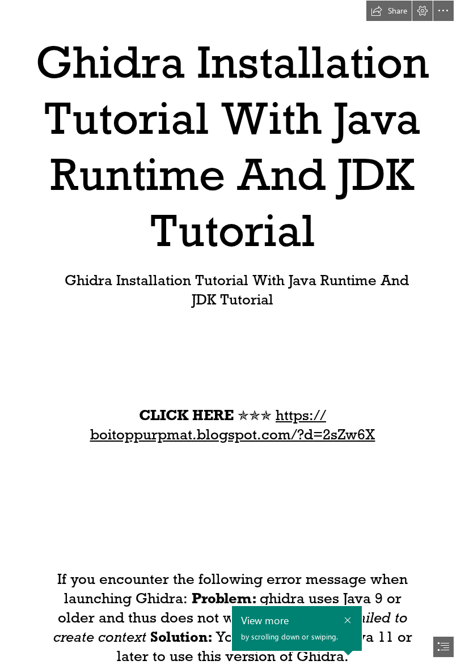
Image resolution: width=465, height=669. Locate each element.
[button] (389, 11)
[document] (232, 334)
